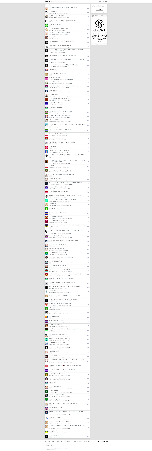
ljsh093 (54, 246)
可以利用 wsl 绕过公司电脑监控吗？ (56, 236)
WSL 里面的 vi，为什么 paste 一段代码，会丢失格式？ (60, 421)
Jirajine (68, 317)
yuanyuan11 (55, 148)
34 (88, 249)
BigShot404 (71, 388)
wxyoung (53, 284)
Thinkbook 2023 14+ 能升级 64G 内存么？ (57, 378)
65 (88, 86)
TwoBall (55, 17)
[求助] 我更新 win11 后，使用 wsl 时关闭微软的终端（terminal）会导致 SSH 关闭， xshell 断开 (66, 412)
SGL (67, 152)
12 (88, 116)
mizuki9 (53, 209)
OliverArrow (54, 96)
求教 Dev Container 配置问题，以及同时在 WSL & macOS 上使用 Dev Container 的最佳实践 (67, 231)
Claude (50, 135)
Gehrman (70, 148)
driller (67, 258)
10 (88, 56)
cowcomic (54, 379)
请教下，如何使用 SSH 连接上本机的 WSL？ (58, 220)
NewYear (68, 117)
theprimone (55, 437)
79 (88, 436)
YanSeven (54, 152)
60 (88, 343)
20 (88, 91)
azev (54, 309)
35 (88, 33)
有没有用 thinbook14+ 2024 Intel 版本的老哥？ (58, 191)
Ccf (63, 56)
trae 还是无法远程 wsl (53, 204)
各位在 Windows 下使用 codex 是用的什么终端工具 (59, 32)
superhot (55, 233)
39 (88, 130)
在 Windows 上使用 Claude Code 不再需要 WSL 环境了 (60, 133)
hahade (54, 296)
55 (88, 287)
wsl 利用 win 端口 (52, 382)
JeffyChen (69, 292)
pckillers (68, 246)
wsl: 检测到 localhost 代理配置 (55, 355)
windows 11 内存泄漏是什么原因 (55, 119)
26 (88, 125)
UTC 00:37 (54, 447)
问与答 (50, 21)
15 (88, 213)
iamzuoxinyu (69, 139)
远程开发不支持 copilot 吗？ (54, 291)
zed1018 (69, 197)
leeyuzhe (70, 392)
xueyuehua (54, 91)
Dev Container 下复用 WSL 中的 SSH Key (57, 73)
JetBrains (50, 47)
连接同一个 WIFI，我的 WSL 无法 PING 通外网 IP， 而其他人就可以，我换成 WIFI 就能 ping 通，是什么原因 (67, 225)
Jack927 (67, 167)
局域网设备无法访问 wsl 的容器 (55, 261)
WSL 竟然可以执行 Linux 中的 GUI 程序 (57, 343)
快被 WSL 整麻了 (52, 37)
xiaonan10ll (67, 9)
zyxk (64, 26)
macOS (50, 271)
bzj (67, 284)
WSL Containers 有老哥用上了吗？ (56, 11)
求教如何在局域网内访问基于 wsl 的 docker (58, 334)
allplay (54, 139)
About (45, 441)
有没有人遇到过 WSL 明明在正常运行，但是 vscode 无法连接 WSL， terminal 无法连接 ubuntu (67, 360)
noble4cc (53, 326)
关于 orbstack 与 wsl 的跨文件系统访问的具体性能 (59, 347)
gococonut (68, 163)
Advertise (53, 441)
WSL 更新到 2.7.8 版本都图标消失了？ (57, 16)
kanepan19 (69, 404)
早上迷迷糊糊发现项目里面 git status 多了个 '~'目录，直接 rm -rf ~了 (63, 7)
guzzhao (67, 180)
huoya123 (68, 414)
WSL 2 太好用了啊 (52, 431)
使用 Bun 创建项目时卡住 (54, 81)
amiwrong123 (54, 157)
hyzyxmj (53, 227)
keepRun (53, 414)
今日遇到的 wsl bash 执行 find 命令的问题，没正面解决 (60, 111)
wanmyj (68, 371)
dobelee (54, 292)
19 (88, 112)
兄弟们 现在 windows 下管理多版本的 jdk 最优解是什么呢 (61, 129)
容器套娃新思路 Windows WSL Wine (56, 138)
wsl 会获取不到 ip (52, 69)
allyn (52, 30)
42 (88, 253)
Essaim (63, 30)
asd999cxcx (54, 218)
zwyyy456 (54, 348)
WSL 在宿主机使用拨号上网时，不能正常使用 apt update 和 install (63, 299)
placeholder (54, 21)
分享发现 (50, 163)
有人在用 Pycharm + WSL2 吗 (55, 417)
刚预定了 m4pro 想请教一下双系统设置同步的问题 (59, 269)
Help (49, 441)
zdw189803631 (69, 271)
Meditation (54, 126)
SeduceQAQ (54, 83)
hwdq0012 (54, 113)
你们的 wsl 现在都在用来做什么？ (56, 216)
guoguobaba (55, 121)
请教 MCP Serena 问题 (53, 94)
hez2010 (56, 392)
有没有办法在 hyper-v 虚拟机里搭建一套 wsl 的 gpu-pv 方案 (61, 174)
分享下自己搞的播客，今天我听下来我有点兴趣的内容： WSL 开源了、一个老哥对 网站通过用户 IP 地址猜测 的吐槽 (67, 161)
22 (88, 274)
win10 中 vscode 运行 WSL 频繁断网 (56, 394)
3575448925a (54, 214)
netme (52, 42)
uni (52, 104)
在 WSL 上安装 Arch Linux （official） (57, 208)
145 (88, 317)
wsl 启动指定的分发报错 (54, 307)
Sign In (106, 1)
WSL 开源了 (51, 165)
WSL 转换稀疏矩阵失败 (53, 146)
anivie (54, 180)
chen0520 (54, 108)
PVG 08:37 (58, 447)
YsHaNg (70, 233)
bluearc (69, 121)
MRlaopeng (69, 131)
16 (88, 65)
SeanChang (69, 126)
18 (88, 42)
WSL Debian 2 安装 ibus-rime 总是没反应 (57, 187)
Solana (68, 441)
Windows (50, 13)
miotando (54, 336)
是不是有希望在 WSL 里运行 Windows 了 (57, 265)
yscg (68, 340)
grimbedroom (54, 100)
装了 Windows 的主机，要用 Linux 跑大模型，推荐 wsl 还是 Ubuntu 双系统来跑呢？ (66, 274)
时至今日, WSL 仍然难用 (54, 316)
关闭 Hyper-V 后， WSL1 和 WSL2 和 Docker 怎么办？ (60, 303)
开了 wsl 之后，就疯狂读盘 (54, 77)
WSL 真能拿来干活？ (53, 90)
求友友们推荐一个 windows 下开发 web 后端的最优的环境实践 (62, 282)
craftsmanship (68, 75)
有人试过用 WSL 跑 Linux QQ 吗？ (56, 399)
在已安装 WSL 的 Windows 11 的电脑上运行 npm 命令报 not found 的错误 (64, 295)
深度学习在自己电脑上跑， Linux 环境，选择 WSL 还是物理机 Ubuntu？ (64, 240)
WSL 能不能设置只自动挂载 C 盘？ (56, 373)
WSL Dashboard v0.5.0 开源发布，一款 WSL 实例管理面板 (61, 41)
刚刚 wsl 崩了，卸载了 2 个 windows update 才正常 (59, 115)
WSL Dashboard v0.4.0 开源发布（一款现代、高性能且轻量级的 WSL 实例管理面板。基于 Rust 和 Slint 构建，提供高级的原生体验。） (67, 50)
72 (88, 404)
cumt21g (54, 47)
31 (88, 192)
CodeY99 (53, 87)
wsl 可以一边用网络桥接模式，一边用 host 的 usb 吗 (60, 170)
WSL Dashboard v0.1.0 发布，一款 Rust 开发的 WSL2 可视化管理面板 (63, 65)
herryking (69, 305)
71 (88, 236)
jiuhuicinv (69, 143)
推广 (49, 42)
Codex (50, 25)
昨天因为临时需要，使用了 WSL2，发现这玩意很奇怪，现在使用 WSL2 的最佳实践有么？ (67, 426)
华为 (49, 409)
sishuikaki (68, 375)
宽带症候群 (50, 383)
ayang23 (54, 344)
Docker (50, 126)
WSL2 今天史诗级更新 (53, 390)
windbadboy (53, 409)
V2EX (46, 5)
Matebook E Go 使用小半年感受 (55, 407)
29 (88, 29)
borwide (66, 13)
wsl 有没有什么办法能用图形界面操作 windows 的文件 (60, 338)
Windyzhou (58, 331)
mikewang (68, 357)
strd (53, 222)
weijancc (53, 317)
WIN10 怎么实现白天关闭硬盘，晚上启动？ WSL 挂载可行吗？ (62, 257)
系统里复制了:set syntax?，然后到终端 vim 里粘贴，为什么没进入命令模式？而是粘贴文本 (67, 155)
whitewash (70, 214)
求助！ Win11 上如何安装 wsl (55, 312)
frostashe (54, 175)
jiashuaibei (54, 241)
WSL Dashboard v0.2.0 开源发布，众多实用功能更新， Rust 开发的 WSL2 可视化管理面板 (67, 60)
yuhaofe (54, 267)
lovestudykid (54, 400)
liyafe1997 (54, 201)
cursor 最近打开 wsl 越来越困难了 (56, 107)
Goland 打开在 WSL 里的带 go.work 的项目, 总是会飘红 (60, 45)
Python (50, 418)
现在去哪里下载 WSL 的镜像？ (55, 178)
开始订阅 (99, 41)
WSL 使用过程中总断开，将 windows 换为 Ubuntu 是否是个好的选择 (63, 86)
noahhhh (68, 348)
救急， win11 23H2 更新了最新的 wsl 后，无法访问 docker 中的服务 (63, 369)
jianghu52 (73, 331)
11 (88, 120)
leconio (69, 336)
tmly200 (54, 371)
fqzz (68, 344)
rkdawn (69, 201)
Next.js (50, 83)
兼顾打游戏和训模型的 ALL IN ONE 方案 (57, 253)
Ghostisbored (54, 131)
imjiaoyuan (67, 209)
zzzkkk (55, 383)
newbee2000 (54, 263)
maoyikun (70, 362)
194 (88, 391)
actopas (69, 100)
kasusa (65, 38)
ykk (66, 254)
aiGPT (97, 44)
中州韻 (50, 188)
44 (88, 283)
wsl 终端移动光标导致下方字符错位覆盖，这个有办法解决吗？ (62, 278)
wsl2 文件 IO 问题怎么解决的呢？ (56, 324)
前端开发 (50, 436)
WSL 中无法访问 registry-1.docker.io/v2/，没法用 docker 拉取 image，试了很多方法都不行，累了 (67, 124)
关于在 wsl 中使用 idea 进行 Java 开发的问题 (58, 28)
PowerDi (54, 353)
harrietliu (53, 396)
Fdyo (53, 135)
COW (54, 75)
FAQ (64, 441)
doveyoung (66, 70)
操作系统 (50, 237)
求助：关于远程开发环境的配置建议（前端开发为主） (60, 98)
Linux (50, 192)
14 (88, 378)
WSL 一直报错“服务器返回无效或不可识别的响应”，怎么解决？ (62, 142)
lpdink (53, 254)
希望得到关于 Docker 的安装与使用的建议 (57, 212)
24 (88, 330)
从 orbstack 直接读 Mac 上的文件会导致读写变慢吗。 (60, 150)
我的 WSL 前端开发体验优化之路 (56, 435)
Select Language (87, 441)
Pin (53, 432)
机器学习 (50, 241)
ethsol (54, 70)
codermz (54, 13)
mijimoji (66, 432)
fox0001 (54, 322)
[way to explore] (47, 1)
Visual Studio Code (52, 331)
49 (88, 312)
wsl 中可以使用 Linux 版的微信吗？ (56, 103)
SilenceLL (53, 9)
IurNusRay (54, 418)
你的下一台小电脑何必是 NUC (55, 386)
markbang (54, 313)
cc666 (69, 175)
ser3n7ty (55, 301)
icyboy (68, 267)
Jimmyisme (54, 305)
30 (88, 8)
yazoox (54, 423)
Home (100, 1)
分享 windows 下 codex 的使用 (55, 24)
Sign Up (103, 1)
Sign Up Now (99, 9)
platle (54, 258)
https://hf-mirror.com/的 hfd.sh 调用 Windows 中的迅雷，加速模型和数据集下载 (65, 182)
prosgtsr (66, 34)
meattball (53, 275)
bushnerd (56, 184)
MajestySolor (55, 362)
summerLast (55, 388)
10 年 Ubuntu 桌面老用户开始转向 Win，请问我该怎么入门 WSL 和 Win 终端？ (65, 286)
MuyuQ (53, 38)
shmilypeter (55, 237)
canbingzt (68, 428)
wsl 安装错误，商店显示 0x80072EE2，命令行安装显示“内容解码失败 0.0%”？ (65, 195)
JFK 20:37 (66, 447)
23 (88, 37)
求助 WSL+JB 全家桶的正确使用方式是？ (57, 244)
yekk (54, 163)
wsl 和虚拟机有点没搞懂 (54, 351)
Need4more (54, 205)
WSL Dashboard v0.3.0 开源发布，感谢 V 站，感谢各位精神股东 (62, 55)
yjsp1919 (54, 340)
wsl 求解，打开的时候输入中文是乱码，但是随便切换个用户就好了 (63, 20)
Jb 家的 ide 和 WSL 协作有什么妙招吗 (57, 248)
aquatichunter (54, 143)
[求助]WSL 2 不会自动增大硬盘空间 (56, 320)
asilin (53, 288)
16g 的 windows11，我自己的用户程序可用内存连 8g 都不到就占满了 (63, 403)
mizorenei (69, 400)
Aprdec (69, 91)
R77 (52, 26)
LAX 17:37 (62, 447)
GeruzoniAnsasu (71, 157)
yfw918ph (53, 375)
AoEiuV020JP (69, 423)
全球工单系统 (51, 17)
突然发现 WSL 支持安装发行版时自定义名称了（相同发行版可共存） (63, 199)
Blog (58, 441)
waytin (66, 288)
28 (88, 166)
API (61, 441)
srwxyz (68, 326)
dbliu (66, 135)
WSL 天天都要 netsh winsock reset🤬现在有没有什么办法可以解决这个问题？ (65, 365)
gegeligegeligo (56, 79)
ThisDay (54, 404)
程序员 (50, 9)
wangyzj (66, 250)
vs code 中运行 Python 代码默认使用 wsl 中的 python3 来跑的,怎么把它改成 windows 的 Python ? (66, 329)
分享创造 (50, 74)
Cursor (50, 108)
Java (49, 30)
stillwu (54, 357)
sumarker (68, 227)
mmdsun (69, 313)
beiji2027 (53, 188)
